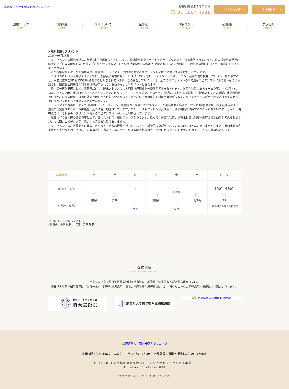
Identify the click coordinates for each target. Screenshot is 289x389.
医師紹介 (144, 26)
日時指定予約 (232, 9)
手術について (103, 26)
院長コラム (186, 26)
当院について (20, 26)
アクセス (268, 26)
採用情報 (227, 26)
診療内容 (61, 26)
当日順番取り (269, 9)
